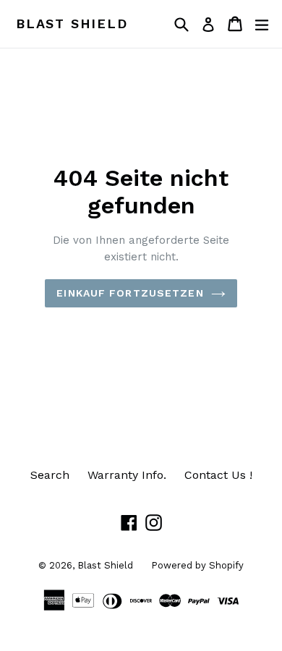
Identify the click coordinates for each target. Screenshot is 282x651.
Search (49, 475)
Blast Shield (72, 23)
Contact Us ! (218, 475)
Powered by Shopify (197, 565)
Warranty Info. (126, 475)
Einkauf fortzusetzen (129, 293)
